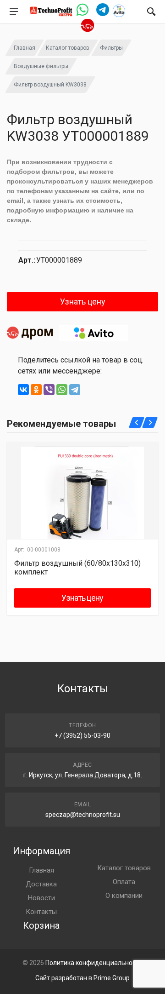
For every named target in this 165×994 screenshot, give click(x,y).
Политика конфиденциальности (94, 962)
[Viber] (49, 389)
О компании (124, 895)
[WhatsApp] (61, 389)
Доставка (41, 884)
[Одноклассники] (36, 389)
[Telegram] (74, 389)
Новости (41, 898)
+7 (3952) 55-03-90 (82, 735)
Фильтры (111, 48)
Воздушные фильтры (41, 66)
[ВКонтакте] (23, 389)
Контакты (41, 912)
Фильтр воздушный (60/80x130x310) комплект (77, 567)
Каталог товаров (67, 48)
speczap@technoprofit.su (82, 814)
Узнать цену (82, 301)
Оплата (124, 882)
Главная (24, 48)
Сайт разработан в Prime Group (82, 978)
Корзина (41, 925)
